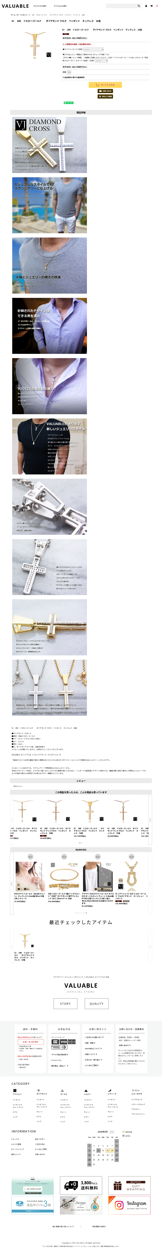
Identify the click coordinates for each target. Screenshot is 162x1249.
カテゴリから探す (40, 6)
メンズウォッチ (136, 1099)
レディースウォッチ (138, 1104)
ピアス (15, 1112)
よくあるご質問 (91, 1065)
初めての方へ (40, 1139)
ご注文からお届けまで (93, 1037)
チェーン (40, 1111)
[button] (105, 96)
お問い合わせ (124, 1045)
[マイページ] (146, 6)
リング (15, 1117)
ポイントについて (17, 1149)
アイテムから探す (60, 6)
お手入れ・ (92, 1060)
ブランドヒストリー (138, 1114)
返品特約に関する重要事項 (74, 77)
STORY (65, 1004)
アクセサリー (136, 1109)
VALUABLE (15, 6)
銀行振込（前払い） (58, 1066)
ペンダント (17, 1100)
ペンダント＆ (18, 1106)
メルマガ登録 (16, 1144)
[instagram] (157, 6)
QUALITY (97, 1004)
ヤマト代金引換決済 (58, 1054)
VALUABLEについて (92, 1048)
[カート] (151, 6)
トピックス (15, 1139)
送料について (16, 1154)
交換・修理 (89, 1043)
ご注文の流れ (40, 1144)
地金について (90, 1054)
